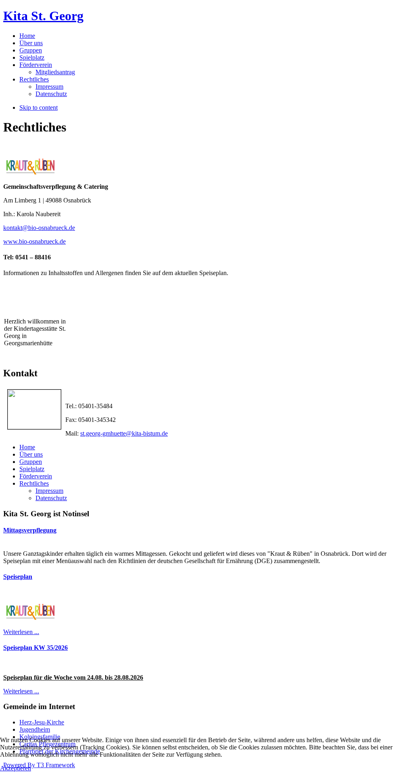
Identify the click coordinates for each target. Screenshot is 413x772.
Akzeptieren (15, 768)
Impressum (49, 490)
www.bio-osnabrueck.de (34, 241)
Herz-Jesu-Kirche (41, 722)
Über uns (31, 454)
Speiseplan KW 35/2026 (35, 647)
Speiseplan (17, 576)
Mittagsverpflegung (29, 530)
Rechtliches (34, 483)
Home (27, 447)
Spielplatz (31, 468)
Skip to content (38, 107)
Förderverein (35, 476)
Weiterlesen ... (21, 631)
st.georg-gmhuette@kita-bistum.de (124, 433)
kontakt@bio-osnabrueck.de (39, 227)
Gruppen (30, 461)
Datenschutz (51, 497)
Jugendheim (34, 729)
